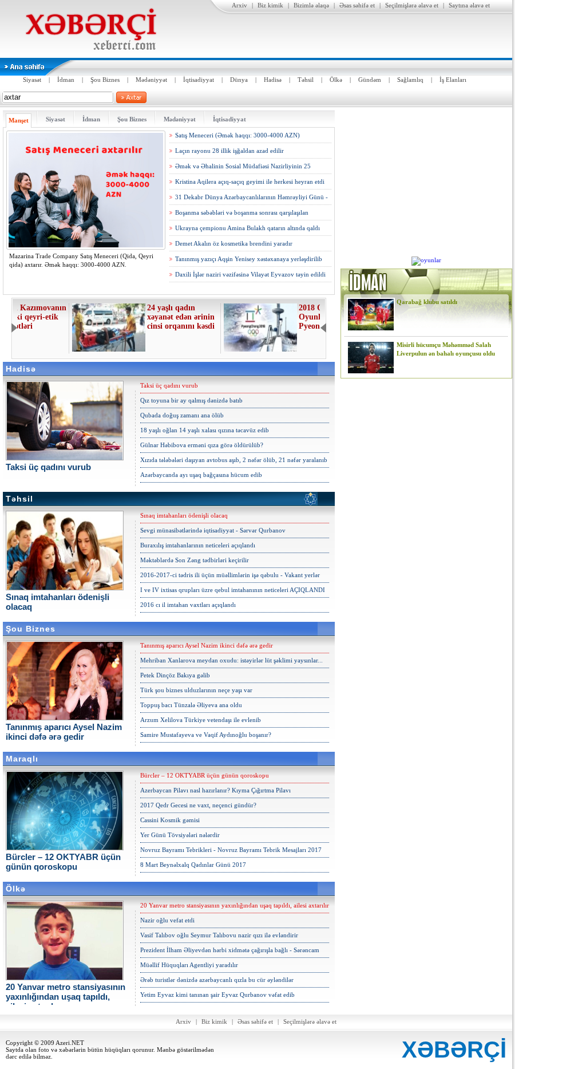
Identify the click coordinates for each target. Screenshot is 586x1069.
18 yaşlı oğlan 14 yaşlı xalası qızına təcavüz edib (204, 430)
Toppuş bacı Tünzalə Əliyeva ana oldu (191, 704)
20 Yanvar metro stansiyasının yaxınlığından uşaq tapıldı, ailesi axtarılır (234, 905)
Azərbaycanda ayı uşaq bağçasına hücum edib (201, 474)
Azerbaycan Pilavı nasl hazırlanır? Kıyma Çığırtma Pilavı (215, 790)
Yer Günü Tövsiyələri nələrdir (180, 834)
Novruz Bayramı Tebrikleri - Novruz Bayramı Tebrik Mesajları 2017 (231, 849)
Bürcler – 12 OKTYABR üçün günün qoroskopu (204, 775)
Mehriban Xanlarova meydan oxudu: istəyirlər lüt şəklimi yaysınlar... (231, 660)
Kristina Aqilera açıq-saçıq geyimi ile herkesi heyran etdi (249, 181)
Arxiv (239, 5)
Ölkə (336, 79)
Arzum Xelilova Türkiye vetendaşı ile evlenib (200, 719)
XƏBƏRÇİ (454, 1049)
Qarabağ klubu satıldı (427, 301)
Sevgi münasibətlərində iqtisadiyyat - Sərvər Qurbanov (213, 530)
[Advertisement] (426, 182)
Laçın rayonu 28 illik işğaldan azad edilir (229, 150)
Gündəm (369, 79)
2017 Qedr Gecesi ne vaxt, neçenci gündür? (198, 805)
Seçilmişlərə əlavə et (411, 5)
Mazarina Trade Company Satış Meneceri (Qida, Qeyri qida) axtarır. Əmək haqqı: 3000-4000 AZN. (81, 260)
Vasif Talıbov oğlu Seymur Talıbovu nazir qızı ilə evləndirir (219, 935)
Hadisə (273, 79)
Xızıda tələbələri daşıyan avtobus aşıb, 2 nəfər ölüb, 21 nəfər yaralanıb (233, 459)
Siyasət (32, 79)
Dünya (239, 79)
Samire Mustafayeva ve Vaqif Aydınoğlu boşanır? (205, 734)
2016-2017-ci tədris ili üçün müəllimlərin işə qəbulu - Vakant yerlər (230, 574)
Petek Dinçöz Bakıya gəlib (175, 675)
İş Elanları (453, 79)
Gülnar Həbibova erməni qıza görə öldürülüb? (201, 444)
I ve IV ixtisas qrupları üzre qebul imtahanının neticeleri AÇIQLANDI (232, 589)
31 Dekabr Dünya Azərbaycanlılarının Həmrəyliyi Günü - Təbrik (251, 199)
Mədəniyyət (151, 79)
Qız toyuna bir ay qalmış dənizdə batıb (191, 400)
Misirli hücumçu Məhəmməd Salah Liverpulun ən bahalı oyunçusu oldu (446, 349)
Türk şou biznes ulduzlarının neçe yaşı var (196, 690)
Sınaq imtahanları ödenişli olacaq (184, 515)
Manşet (19, 120)
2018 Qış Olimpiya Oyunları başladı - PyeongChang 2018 (280, 316)
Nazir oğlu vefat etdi (167, 920)
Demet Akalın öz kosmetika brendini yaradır (233, 243)
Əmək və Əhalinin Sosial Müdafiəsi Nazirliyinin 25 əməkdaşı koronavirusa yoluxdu (243, 168)
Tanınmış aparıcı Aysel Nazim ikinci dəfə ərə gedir (206, 645)
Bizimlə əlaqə (311, 5)
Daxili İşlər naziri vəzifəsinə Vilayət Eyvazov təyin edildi (250, 274)
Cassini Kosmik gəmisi (170, 819)
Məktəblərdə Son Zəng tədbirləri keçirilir (194, 560)
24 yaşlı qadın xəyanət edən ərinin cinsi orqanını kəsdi (129, 316)
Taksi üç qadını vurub (169, 385)
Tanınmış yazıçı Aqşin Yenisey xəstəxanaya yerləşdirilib (248, 258)
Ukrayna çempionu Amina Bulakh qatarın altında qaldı (247, 227)
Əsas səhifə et (357, 5)
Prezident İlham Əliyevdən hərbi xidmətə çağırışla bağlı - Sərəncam (229, 949)
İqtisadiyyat (198, 79)
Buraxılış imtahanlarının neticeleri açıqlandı (197, 545)
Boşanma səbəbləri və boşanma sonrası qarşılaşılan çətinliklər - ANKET (241, 214)
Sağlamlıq (410, 79)
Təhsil (306, 79)
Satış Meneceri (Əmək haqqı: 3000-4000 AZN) (237, 135)
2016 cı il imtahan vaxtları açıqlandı (188, 604)
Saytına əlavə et (469, 5)
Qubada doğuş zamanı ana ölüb (182, 415)
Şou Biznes (105, 79)
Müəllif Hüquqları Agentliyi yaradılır (189, 964)
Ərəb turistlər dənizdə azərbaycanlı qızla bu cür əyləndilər (217, 979)
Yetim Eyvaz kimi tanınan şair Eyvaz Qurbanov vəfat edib (217, 994)
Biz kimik (270, 5)
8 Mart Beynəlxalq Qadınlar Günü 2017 (193, 864)
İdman (65, 79)
